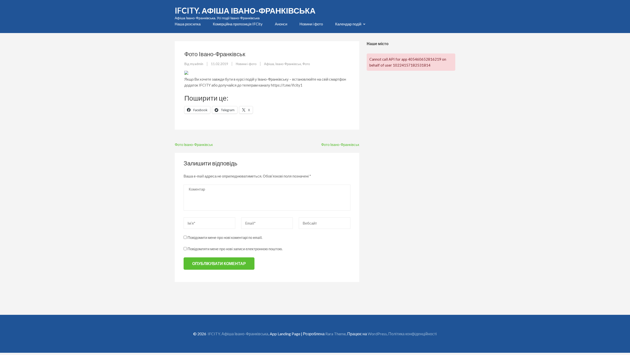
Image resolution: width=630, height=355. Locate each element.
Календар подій (348, 24)
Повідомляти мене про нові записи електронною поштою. (235, 249)
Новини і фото (311, 24)
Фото (306, 64)
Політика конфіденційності (412, 333)
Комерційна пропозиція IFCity (238, 24)
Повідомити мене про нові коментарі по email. (225, 237)
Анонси (281, 24)
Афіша (269, 64)
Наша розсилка (188, 24)
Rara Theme (335, 333)
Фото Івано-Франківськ (194, 144)
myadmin (196, 64)
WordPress (377, 333)
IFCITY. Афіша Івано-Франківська (245, 10)
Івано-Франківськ (288, 64)
